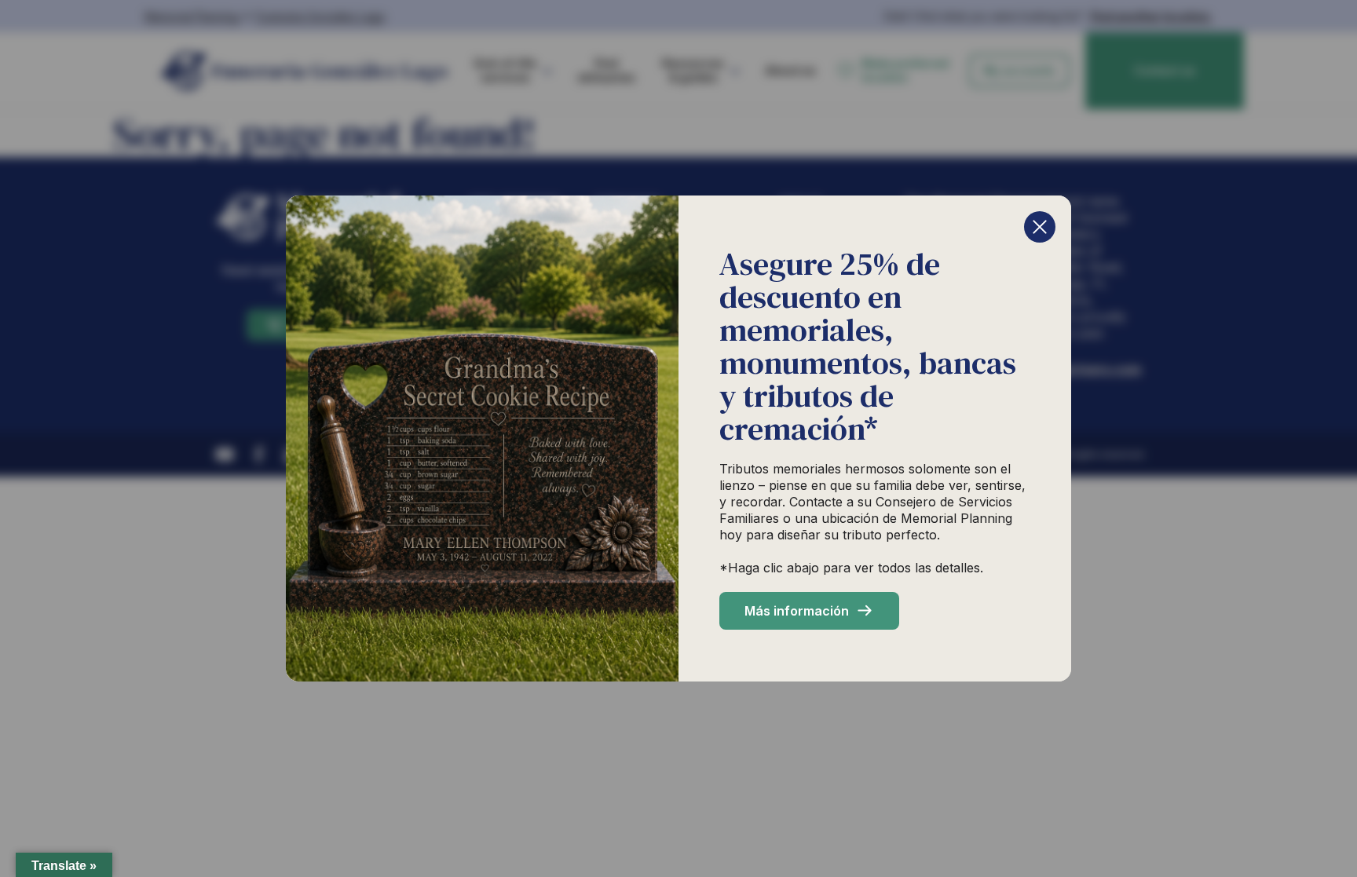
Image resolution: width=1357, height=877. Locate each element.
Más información (796, 611)
